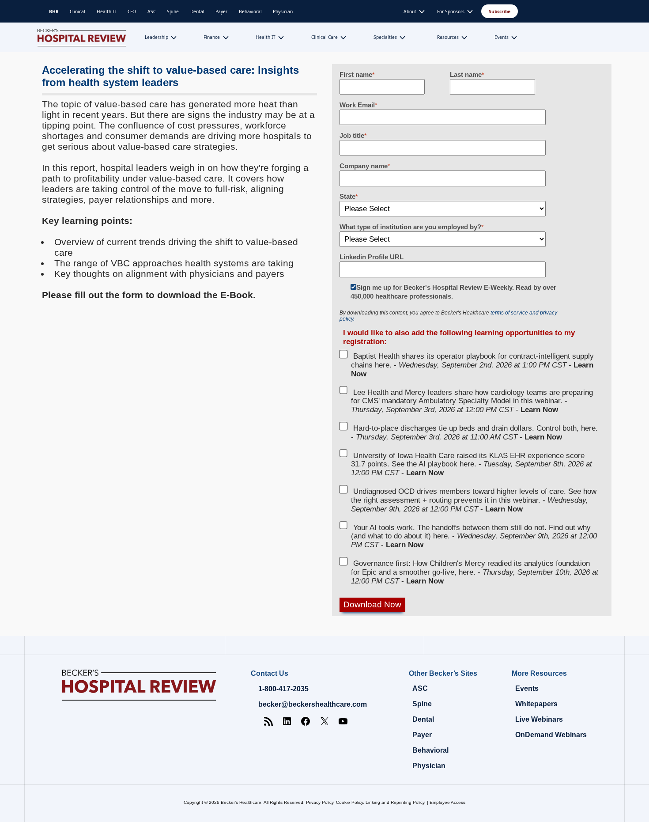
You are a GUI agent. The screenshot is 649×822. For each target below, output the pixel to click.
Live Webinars (539, 719)
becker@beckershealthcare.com (312, 704)
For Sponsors (450, 11)
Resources (448, 37)
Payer (221, 11)
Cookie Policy (349, 802)
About (410, 11)
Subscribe (499, 11)
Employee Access (447, 802)
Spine (173, 11)
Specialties (385, 37)
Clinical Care (324, 37)
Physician (283, 11)
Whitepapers (536, 704)
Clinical (77, 11)
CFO (132, 11)
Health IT (107, 11)
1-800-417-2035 (283, 689)
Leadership (156, 37)
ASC (151, 11)
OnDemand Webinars (551, 735)
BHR (54, 11)
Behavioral (250, 11)
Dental (197, 11)
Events (501, 37)
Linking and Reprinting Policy (395, 802)
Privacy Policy (319, 802)
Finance (212, 37)
